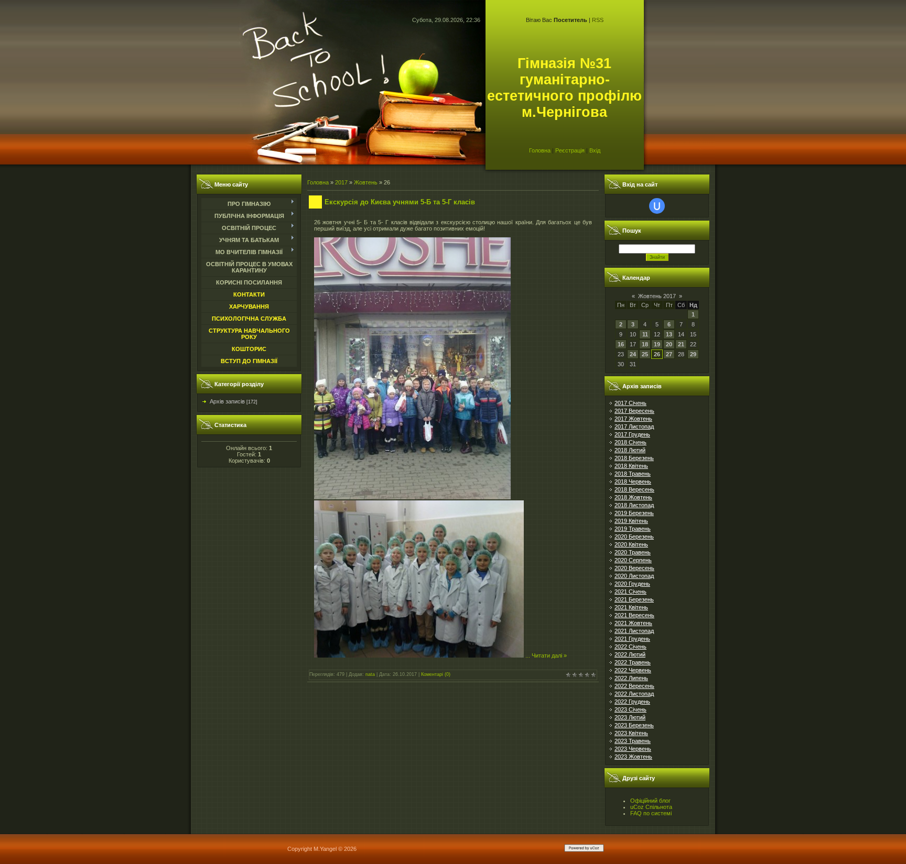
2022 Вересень (634, 686)
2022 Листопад (634, 694)
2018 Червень (632, 481)
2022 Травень (632, 662)
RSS (597, 20)
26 (657, 354)
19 (657, 344)
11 (645, 334)
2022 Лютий (629, 654)
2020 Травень (632, 552)
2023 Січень (630, 709)
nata (370, 674)
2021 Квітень (631, 607)
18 (645, 344)
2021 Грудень (632, 639)
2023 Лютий (629, 717)
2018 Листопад (634, 505)
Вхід (594, 150)
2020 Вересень (634, 568)
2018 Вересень (634, 489)
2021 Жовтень (633, 623)
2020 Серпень (633, 560)
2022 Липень (631, 678)
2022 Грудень (632, 701)
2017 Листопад (634, 426)
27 (669, 354)
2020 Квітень (631, 544)
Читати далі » (549, 655)
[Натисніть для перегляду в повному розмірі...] (412, 497)
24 (633, 354)
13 (669, 334)
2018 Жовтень (633, 497)
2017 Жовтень (633, 418)
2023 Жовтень (633, 756)
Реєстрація (570, 150)
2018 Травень (632, 474)
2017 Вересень (634, 411)
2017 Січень (630, 403)
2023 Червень (632, 749)
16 (621, 344)
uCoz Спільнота (651, 807)
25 (645, 354)
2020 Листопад (634, 576)
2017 (341, 182)
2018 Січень (630, 442)
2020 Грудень (632, 584)
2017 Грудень (632, 434)
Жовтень (366, 182)
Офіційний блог (650, 800)
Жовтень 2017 (657, 296)
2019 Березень (634, 513)
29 (693, 354)
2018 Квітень (631, 466)
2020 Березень (634, 536)
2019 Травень (632, 529)
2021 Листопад (634, 631)
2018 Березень (634, 458)
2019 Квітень (631, 521)
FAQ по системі (651, 813)
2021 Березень (634, 599)
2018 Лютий (629, 450)
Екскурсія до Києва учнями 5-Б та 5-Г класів (400, 202)
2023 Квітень (631, 733)
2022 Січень (630, 646)
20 (669, 344)
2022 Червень (632, 670)
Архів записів (227, 401)
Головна (540, 150)
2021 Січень (630, 591)
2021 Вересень (634, 615)
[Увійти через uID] (657, 206)
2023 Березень (634, 725)
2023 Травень (632, 741)
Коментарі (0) (435, 674)
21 (681, 344)
